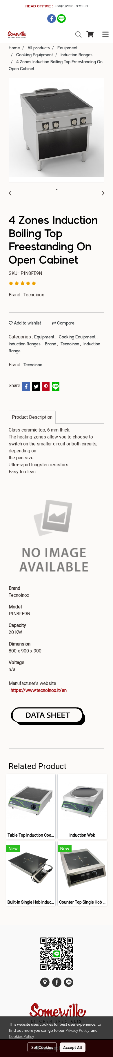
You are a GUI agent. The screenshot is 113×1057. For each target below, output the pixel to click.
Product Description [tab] (32, 417)
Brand (51, 344)
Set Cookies (42, 1047)
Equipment (45, 337)
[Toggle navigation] (105, 34)
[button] (76, 34)
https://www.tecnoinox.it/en (39, 690)
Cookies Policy (21, 1036)
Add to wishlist (27, 323)
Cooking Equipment (78, 337)
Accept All (72, 1047)
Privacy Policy (77, 1030)
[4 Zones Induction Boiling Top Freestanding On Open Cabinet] (56, 130)
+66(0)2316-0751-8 (71, 6)
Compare (65, 323)
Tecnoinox (70, 344)
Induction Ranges (25, 344)
